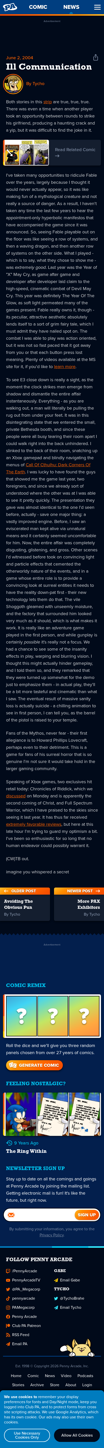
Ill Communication (49, 67)
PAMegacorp (23, 1307)
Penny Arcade (24, 1316)
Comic (33, 1376)
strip (47, 101)
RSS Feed (20, 1335)
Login (87, 1385)
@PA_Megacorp (26, 1289)
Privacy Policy (52, 1235)
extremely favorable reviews (33, 824)
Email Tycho (70, 1307)
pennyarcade (23, 1298)
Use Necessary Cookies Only (27, 1435)
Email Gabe (70, 1280)
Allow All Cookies (77, 1435)
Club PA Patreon (26, 1326)
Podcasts (85, 1376)
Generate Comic (39, 1065)
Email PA (20, 1344)
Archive (37, 1385)
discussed (15, 796)
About (70, 1385)
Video (66, 1376)
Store (54, 1385)
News (50, 1376)
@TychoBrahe (72, 1298)
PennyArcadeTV (26, 1280)
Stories (18, 1385)
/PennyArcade (24, 1271)
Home (16, 1376)
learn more (64, 366)
